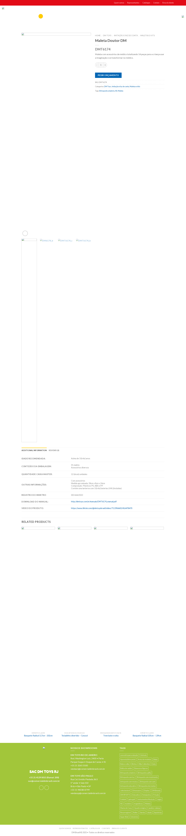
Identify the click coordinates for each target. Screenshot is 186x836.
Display (147, 790)
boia (154, 764)
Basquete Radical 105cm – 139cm (147, 735)
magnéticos (138, 804)
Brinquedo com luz (127, 777)
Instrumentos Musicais (146, 799)
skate (149, 812)
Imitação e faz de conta (126, 35)
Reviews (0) (54, 450)
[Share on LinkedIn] (124, 97)
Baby (156, 759)
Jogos (159, 799)
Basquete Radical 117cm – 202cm (38, 735)
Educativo (136, 795)
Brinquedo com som (147, 782)
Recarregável (125, 812)
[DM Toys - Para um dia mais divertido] (13, 16)
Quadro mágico (140, 808)
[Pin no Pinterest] (113, 97)
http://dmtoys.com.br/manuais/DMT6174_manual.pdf (94, 501)
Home (97, 35)
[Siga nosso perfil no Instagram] (180, 3)
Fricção (156, 795)
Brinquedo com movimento (147, 777)
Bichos (134, 764)
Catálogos (146, 3)
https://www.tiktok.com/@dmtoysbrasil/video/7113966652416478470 (101, 508)
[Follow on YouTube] (182, 3)
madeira (128, 804)
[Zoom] (25, 233)
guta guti (132, 799)
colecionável (125, 790)
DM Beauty (156, 790)
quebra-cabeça (154, 808)
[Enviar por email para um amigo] (108, 97)
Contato (156, 3)
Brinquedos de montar (147, 786)
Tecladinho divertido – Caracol (74, 735)
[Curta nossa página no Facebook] (177, 3)
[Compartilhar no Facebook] (97, 97)
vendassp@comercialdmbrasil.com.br (88, 793)
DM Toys (107, 35)
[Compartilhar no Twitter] (103, 97)
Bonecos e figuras (141, 768)
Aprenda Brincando (127, 759)
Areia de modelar (144, 759)
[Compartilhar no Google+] (119, 97)
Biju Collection (144, 764)
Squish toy (158, 812)
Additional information (34, 450)
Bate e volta (124, 764)
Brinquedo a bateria (107, 91)
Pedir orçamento (108, 75)
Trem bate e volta (110, 735)
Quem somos (119, 3)
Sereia (142, 812)
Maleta (120, 91)
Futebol (123, 799)
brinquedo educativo (128, 786)
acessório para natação (129, 755)
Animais (143, 755)
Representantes (133, 3)
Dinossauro (136, 790)
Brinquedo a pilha (144, 773)
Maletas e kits (147, 35)
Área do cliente (168, 3)
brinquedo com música (129, 782)
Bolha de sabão (126, 768)
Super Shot (124, 817)
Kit (116, 91)
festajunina (146, 795)
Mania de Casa (126, 808)
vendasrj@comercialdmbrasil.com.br (88, 768)
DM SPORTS (125, 795)
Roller (135, 812)
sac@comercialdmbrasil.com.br (44, 781)
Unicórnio (134, 817)
